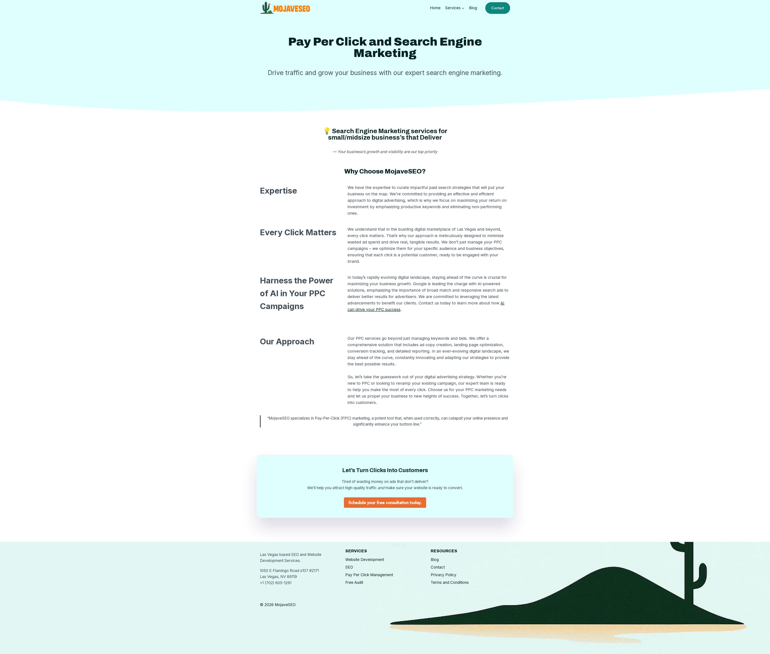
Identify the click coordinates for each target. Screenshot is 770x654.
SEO (349, 567)
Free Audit (354, 582)
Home (435, 8)
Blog (473, 8)
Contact (497, 8)
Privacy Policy (443, 575)
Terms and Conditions (450, 582)
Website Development (364, 559)
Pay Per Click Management (369, 575)
